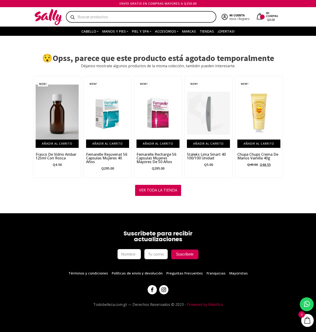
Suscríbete (185, 254)
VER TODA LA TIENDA (158, 190)
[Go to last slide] (36, 127)
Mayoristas (238, 273)
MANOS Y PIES (114, 31)
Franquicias (216, 273)
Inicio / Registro (239, 19)
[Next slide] (279, 127)
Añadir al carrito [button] (57, 144)
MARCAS (189, 31)
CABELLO (88, 31)
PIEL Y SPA (140, 31)
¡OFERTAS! (226, 31)
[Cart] (260, 16)
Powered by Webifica (205, 304)
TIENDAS (207, 31)
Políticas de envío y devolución (137, 273)
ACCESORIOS (165, 31)
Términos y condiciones (88, 273)
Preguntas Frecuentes (184, 273)
